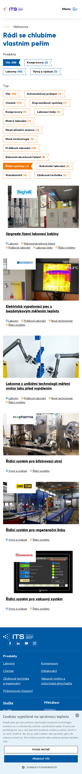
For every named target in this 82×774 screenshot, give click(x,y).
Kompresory (49, 663)
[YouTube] (26, 643)
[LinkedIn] (18, 643)
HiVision (49, 709)
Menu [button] (66, 9)
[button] (41, 767)
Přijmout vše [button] (41, 758)
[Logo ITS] (13, 9)
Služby (8, 703)
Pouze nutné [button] (41, 749)
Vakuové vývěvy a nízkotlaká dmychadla (56, 681)
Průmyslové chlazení (18, 691)
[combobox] (77, 715)
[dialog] (41, 742)
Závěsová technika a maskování (16, 681)
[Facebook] (10, 643)
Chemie (8, 671)
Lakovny (9, 663)
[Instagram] (34, 643)
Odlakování (49, 671)
